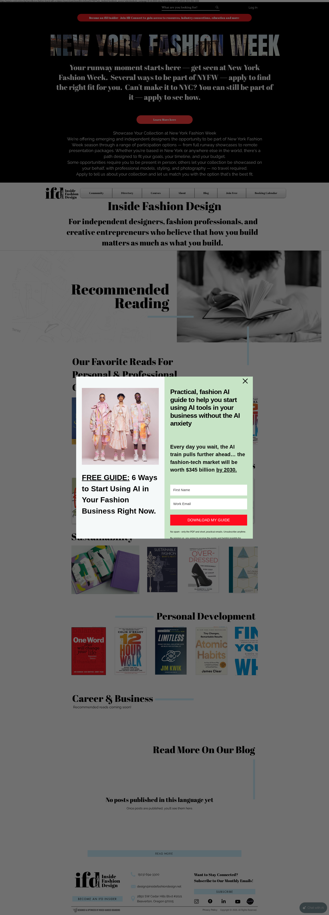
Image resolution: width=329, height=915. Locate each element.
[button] (245, 381)
